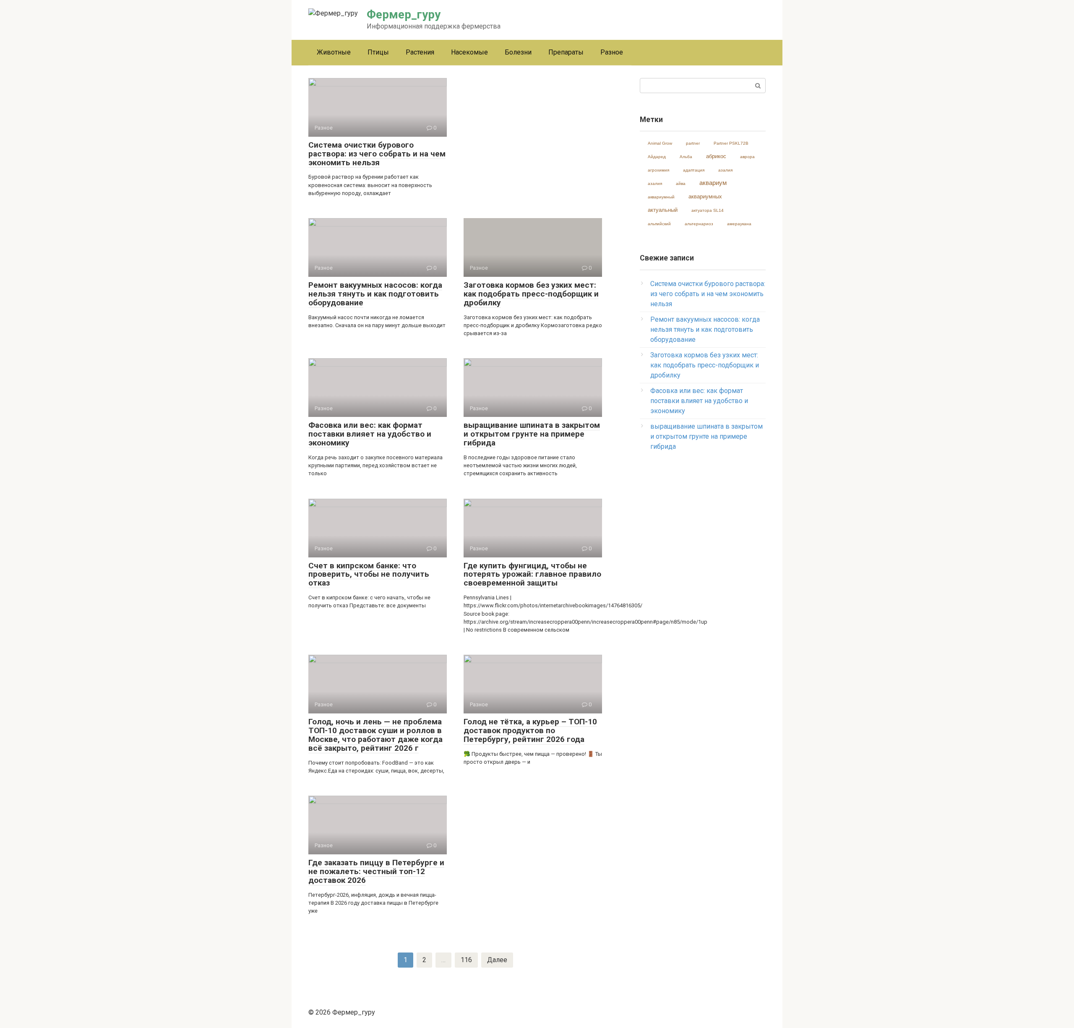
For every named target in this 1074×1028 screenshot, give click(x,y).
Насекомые (469, 52)
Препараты (566, 52)
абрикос (716, 156)
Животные (334, 52)
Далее (497, 960)
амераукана (739, 223)
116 (466, 960)
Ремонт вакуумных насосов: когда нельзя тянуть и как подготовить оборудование (705, 329)
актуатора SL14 (707, 210)
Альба (686, 156)
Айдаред (657, 156)
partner (693, 143)
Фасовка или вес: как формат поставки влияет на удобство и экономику (699, 401)
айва (681, 183)
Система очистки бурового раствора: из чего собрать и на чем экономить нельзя (707, 294)
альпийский (659, 223)
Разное (611, 52)
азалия (725, 170)
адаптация (693, 170)
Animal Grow (660, 143)
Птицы (378, 52)
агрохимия (658, 170)
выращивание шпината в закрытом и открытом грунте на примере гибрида (706, 436)
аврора (747, 156)
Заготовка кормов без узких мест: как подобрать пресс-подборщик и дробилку (704, 365)
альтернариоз (699, 223)
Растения (420, 52)
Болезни (518, 52)
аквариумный (661, 197)
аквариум (713, 182)
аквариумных (705, 196)
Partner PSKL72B (731, 143)
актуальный (663, 210)
